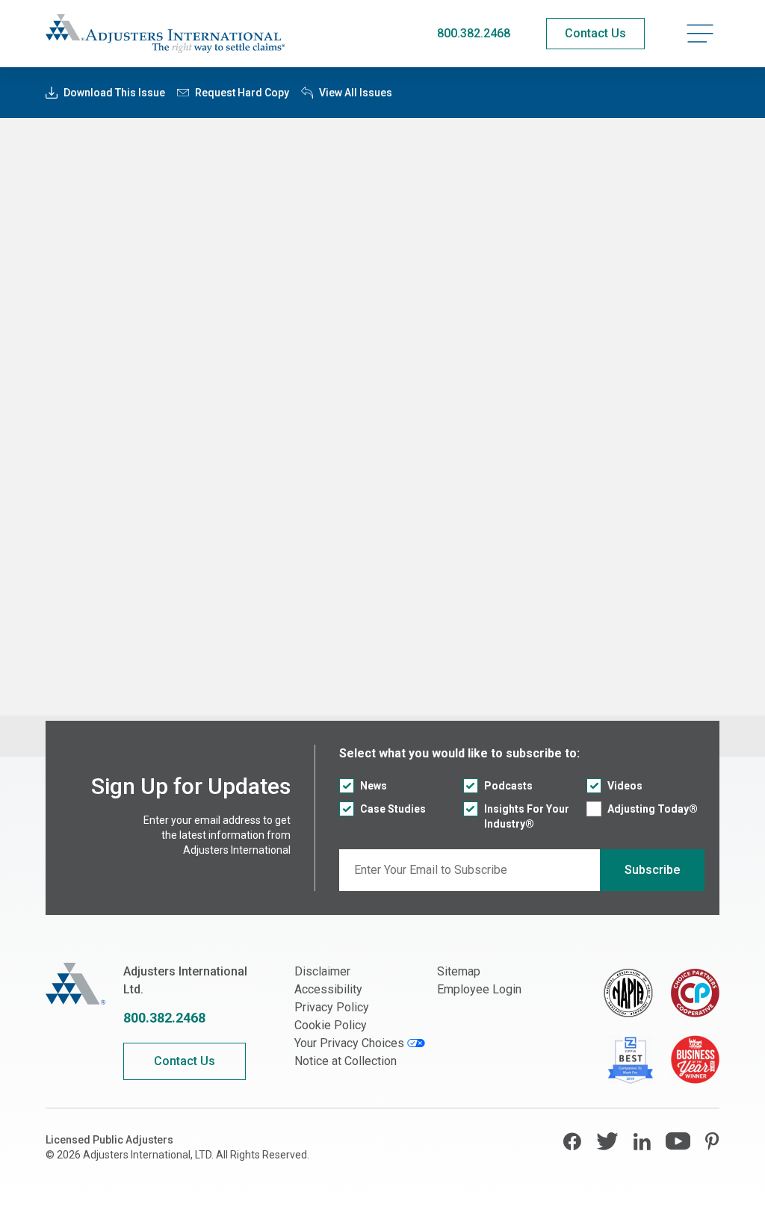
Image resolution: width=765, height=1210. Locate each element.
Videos (624, 786)
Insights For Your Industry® (526, 816)
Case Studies (393, 809)
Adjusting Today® (652, 809)
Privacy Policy (331, 1007)
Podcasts (508, 786)
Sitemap (458, 971)
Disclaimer (322, 971)
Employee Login (479, 989)
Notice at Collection (345, 1061)
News (373, 786)
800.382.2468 (473, 33)
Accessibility (328, 989)
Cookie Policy (330, 1025)
